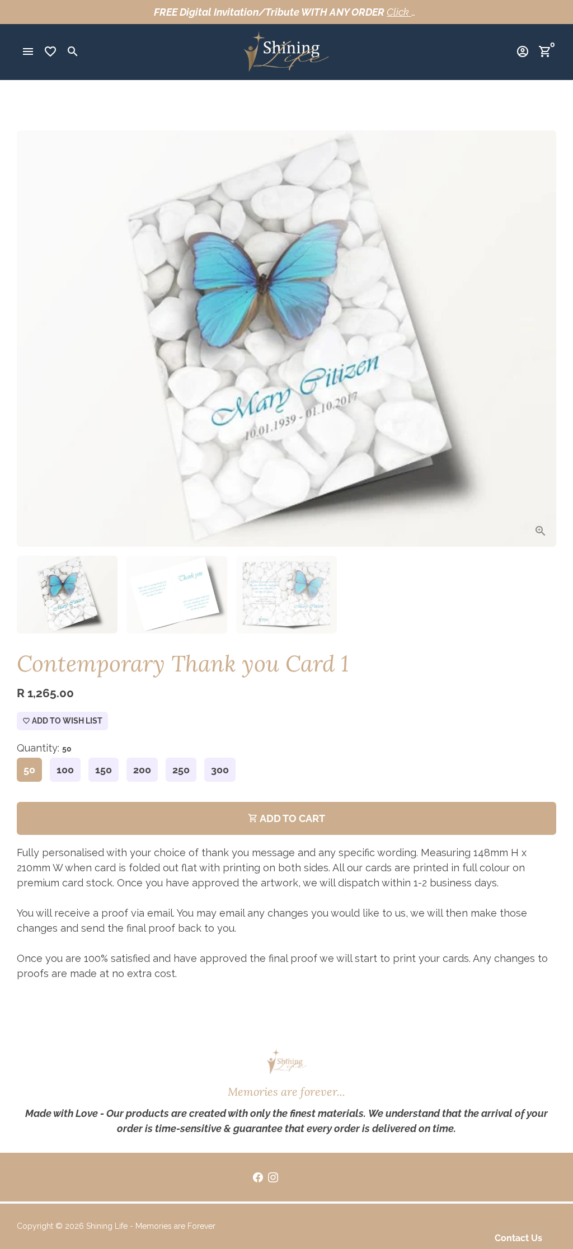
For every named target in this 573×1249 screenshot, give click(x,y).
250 (181, 770)
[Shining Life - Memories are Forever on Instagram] (273, 1177)
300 (220, 770)
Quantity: (44, 748)
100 (65, 770)
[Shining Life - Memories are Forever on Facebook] (258, 1177)
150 (103, 770)
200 (142, 770)
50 (29, 770)
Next (540, 339)
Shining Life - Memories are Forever (150, 1226)
